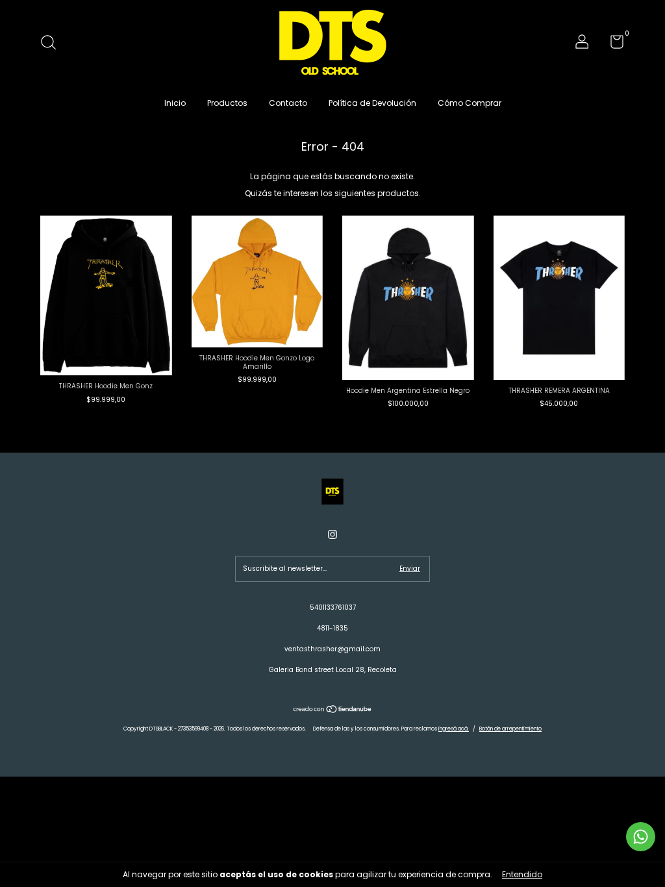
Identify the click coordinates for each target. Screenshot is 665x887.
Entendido (522, 874)
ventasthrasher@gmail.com (332, 649)
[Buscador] (53, 43)
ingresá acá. (453, 728)
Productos (227, 102)
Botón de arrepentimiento (510, 728)
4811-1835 (332, 628)
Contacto (288, 102)
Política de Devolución (372, 102)
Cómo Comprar (469, 102)
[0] (612, 45)
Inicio (175, 102)
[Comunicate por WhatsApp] (640, 836)
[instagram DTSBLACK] (332, 534)
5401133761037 (333, 607)
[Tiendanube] (332, 710)
